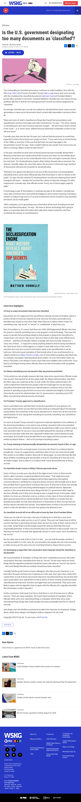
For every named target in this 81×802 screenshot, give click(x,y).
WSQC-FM (19, 786)
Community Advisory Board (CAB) (37, 748)
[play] (5, 10)
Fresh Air (43, 617)
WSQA (13, 786)
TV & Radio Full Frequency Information (67, 735)
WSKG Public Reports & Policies (53, 744)
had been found (48, 96)
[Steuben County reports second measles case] (9, 698)
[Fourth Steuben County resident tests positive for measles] (9, 667)
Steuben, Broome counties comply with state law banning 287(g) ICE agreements (46, 682)
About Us (33, 734)
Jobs (31, 754)
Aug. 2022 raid (14, 93)
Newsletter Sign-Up (69, 751)
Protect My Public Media (52, 755)
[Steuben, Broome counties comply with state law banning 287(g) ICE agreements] (9, 682)
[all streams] (78, 10)
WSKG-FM (7, 784)
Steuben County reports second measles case (34, 697)
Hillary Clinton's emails (29, 355)
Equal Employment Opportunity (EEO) (52, 749)
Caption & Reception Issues (69, 741)
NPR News (5, 25)
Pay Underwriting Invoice (68, 756)
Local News (20, 663)
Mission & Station (36, 739)
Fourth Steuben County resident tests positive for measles (38, 667)
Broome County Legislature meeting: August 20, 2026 (36, 713)
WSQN (7, 788)
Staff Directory (51, 739)
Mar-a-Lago (49, 93)
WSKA (17, 788)
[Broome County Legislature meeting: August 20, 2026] (9, 713)
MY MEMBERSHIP (55, 3)
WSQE (8, 786)
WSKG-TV (12, 788)
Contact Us (50, 734)
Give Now (71, 3)
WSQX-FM (13, 784)
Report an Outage (68, 747)
